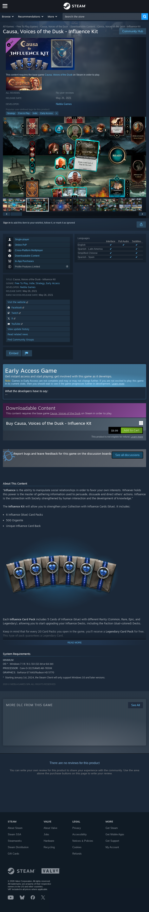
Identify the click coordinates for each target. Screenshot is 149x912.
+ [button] (56, 113)
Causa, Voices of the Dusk (54, 26)
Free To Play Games (27, 26)
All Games (8, 26)
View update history (18, 329)
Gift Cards (13, 853)
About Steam (15, 828)
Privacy (76, 828)
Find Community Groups (21, 339)
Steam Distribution (18, 847)
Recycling (49, 847)
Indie (35, 113)
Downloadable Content (82, 26)
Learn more (118, 383)
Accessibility (79, 834)
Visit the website (17, 302)
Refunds (77, 853)
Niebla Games (64, 104)
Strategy (11, 113)
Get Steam (112, 828)
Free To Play (21, 283)
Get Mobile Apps (115, 834)
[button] (8, 16)
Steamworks (15, 840)
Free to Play (24, 113)
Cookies (76, 847)
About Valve (50, 828)
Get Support (112, 840)
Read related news (18, 334)
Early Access (46, 113)
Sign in (6, 222)
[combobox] (102, 16)
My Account (112, 847)
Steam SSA (14, 834)
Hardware (49, 840)
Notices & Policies (82, 840)
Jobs (46, 834)
